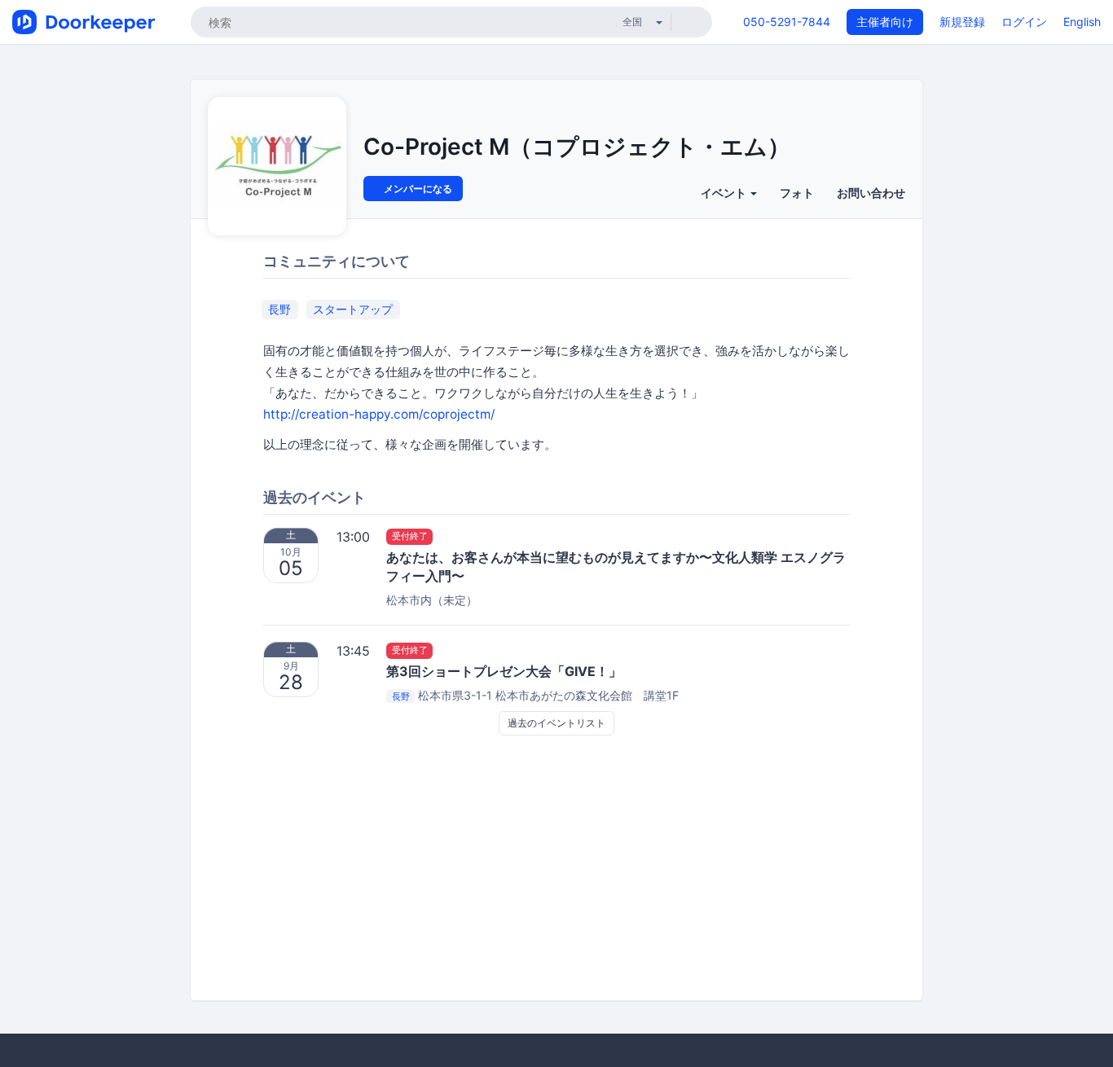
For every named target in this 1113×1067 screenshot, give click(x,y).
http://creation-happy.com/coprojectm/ (379, 414)
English (1082, 22)
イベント (725, 193)
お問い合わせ (871, 193)
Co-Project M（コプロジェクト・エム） (576, 146)
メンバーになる (416, 188)
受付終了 (410, 536)
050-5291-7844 (786, 22)
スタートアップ (353, 309)
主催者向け (884, 22)
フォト (797, 193)
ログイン (1024, 22)
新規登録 (962, 22)
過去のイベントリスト (556, 723)
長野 (279, 309)
